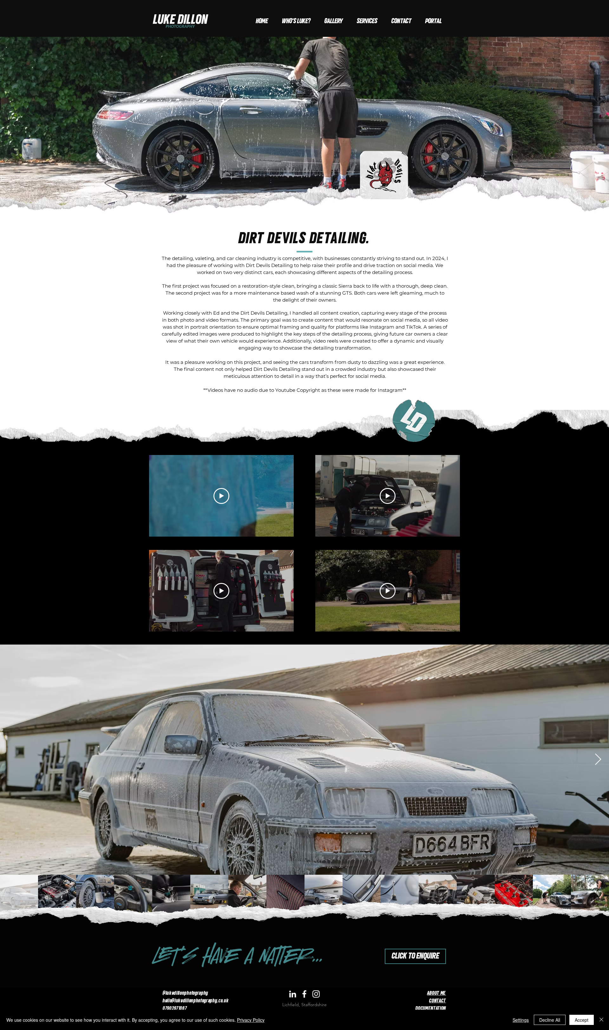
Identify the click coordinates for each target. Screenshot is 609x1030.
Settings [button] (521, 1020)
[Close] (601, 1020)
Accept (581, 1020)
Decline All (549, 1020)
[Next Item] (598, 759)
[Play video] (221, 496)
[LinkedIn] (293, 994)
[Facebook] (304, 994)
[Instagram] (316, 994)
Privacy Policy (251, 1020)
